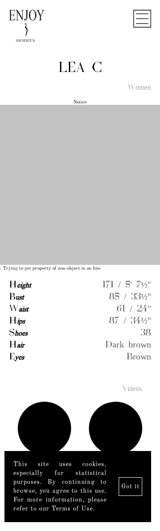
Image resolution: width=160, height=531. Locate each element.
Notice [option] (80, 102)
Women (139, 88)
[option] (80, 185)
